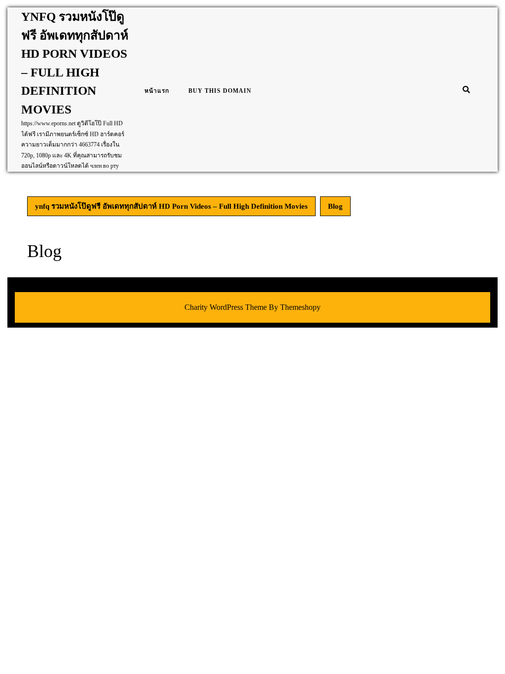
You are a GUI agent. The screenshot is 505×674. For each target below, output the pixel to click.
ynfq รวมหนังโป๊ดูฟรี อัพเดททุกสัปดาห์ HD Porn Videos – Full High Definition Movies (171, 206)
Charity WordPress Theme (225, 307)
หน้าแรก (156, 90)
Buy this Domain (220, 90)
